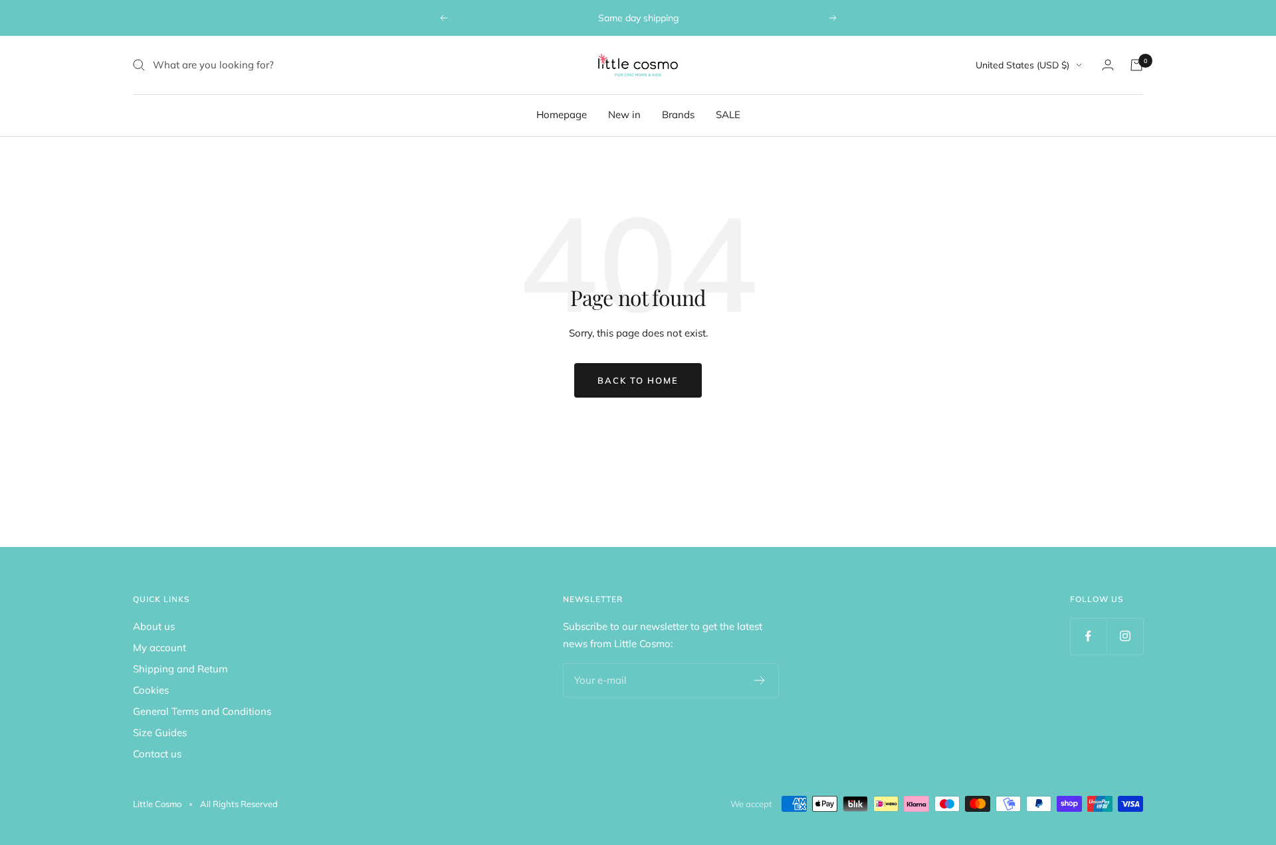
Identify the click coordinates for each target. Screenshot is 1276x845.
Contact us (157, 753)
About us (154, 626)
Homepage (561, 114)
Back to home (638, 380)
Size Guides (160, 732)
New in (624, 114)
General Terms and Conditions (202, 711)
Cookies (151, 690)
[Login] (1108, 64)
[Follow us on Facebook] (1088, 636)
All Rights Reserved (239, 804)
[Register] (760, 680)
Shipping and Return (180, 668)
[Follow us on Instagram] (1125, 636)
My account (159, 647)
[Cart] (1136, 65)
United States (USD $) (1022, 65)
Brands (678, 114)
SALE (728, 114)
